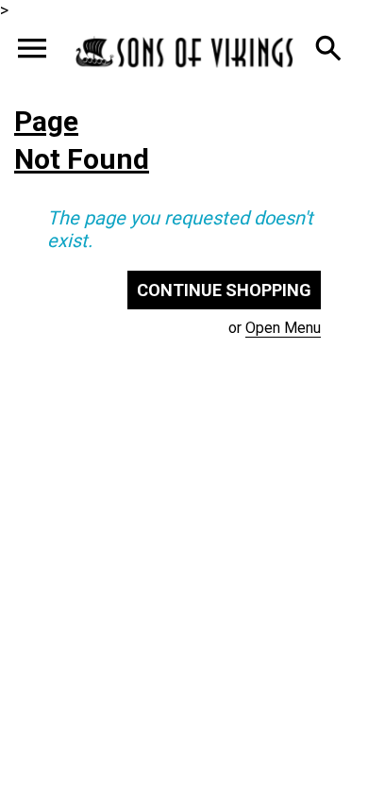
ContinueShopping (224, 290)
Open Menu (283, 328)
